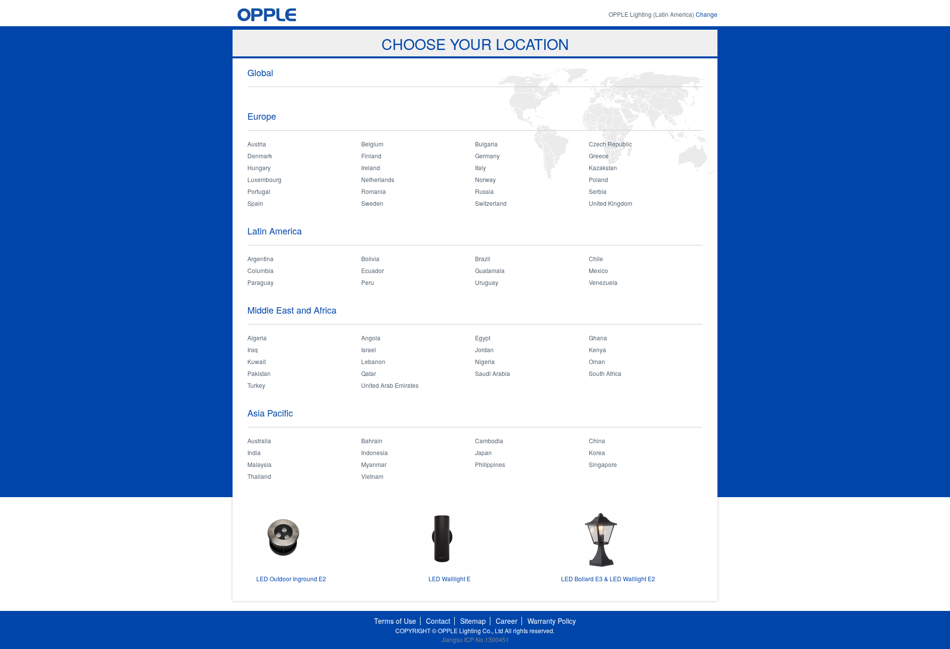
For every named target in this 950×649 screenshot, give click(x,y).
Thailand (259, 476)
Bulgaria (486, 143)
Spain (255, 203)
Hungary (259, 167)
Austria (256, 143)
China (597, 440)
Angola (370, 337)
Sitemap (473, 621)
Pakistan (259, 373)
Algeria (257, 337)
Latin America (274, 230)
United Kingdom (610, 203)
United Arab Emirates (390, 385)
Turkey (256, 385)
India (254, 452)
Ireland (370, 167)
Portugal (258, 191)
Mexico (598, 270)
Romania (373, 191)
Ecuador (372, 270)
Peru (367, 282)
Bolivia (370, 258)
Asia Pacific (270, 412)
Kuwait (256, 361)
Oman (597, 361)
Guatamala (490, 270)
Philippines (490, 464)
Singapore (603, 464)
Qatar (368, 373)
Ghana (598, 337)
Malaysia (259, 464)
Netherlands (377, 179)
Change (706, 14)
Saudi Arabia (492, 373)
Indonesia (374, 452)
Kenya (597, 349)
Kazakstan (603, 167)
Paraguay (260, 282)
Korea (597, 452)
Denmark (259, 155)
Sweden (372, 203)
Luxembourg (264, 179)
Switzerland (491, 203)
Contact (438, 621)
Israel (368, 349)
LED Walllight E (449, 578)
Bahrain (371, 440)
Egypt (482, 337)
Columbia (260, 270)
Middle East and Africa (291, 309)
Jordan (484, 349)
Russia (484, 191)
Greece (599, 155)
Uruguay (486, 282)
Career (507, 621)
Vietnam (372, 476)
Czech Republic (610, 143)
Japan (483, 452)
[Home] (285, 14)
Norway (485, 179)
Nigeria (485, 361)
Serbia (598, 191)
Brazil (482, 258)
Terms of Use (395, 621)
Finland (371, 155)
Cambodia (489, 440)
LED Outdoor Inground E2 (291, 578)
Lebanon (373, 361)
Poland (598, 179)
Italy (480, 167)
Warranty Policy (551, 621)
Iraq (252, 349)
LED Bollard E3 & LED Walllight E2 (608, 578)
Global (260, 72)
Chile (596, 258)
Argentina (260, 258)
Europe (261, 115)
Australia (259, 440)
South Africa (605, 373)
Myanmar (373, 464)
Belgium (372, 143)
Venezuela (603, 282)
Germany (487, 155)
